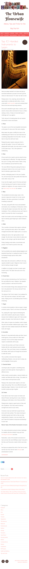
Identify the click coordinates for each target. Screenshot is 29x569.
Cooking (12, 33)
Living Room (3, 546)
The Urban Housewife (14, 16)
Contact (23, 35)
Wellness (6, 35)
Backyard (3, 507)
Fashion (2, 528)
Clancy (12, 49)
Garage (2, 530)
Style (2, 35)
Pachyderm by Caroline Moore (21, 560)
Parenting (26, 33)
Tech (19, 35)
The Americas (4, 521)
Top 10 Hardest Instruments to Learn (24, 42)
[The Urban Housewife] (14, 6)
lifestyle (19, 449)
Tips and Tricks (4, 553)
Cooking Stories (4, 542)
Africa (2, 509)
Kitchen (2, 539)
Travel (16, 33)
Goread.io (3, 532)
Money (21, 33)
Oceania (2, 516)
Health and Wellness (5, 551)
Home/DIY (7, 33)
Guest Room (3, 535)
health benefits (11, 103)
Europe (2, 514)
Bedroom (3, 523)
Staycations (3, 519)
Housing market (4, 537)
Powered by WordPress (22, 562)
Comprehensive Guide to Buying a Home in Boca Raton (13, 489)
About (2, 33)
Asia (2, 512)
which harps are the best (9, 188)
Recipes (2, 544)
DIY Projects (3, 548)
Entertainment (13, 35)
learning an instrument (7, 434)
